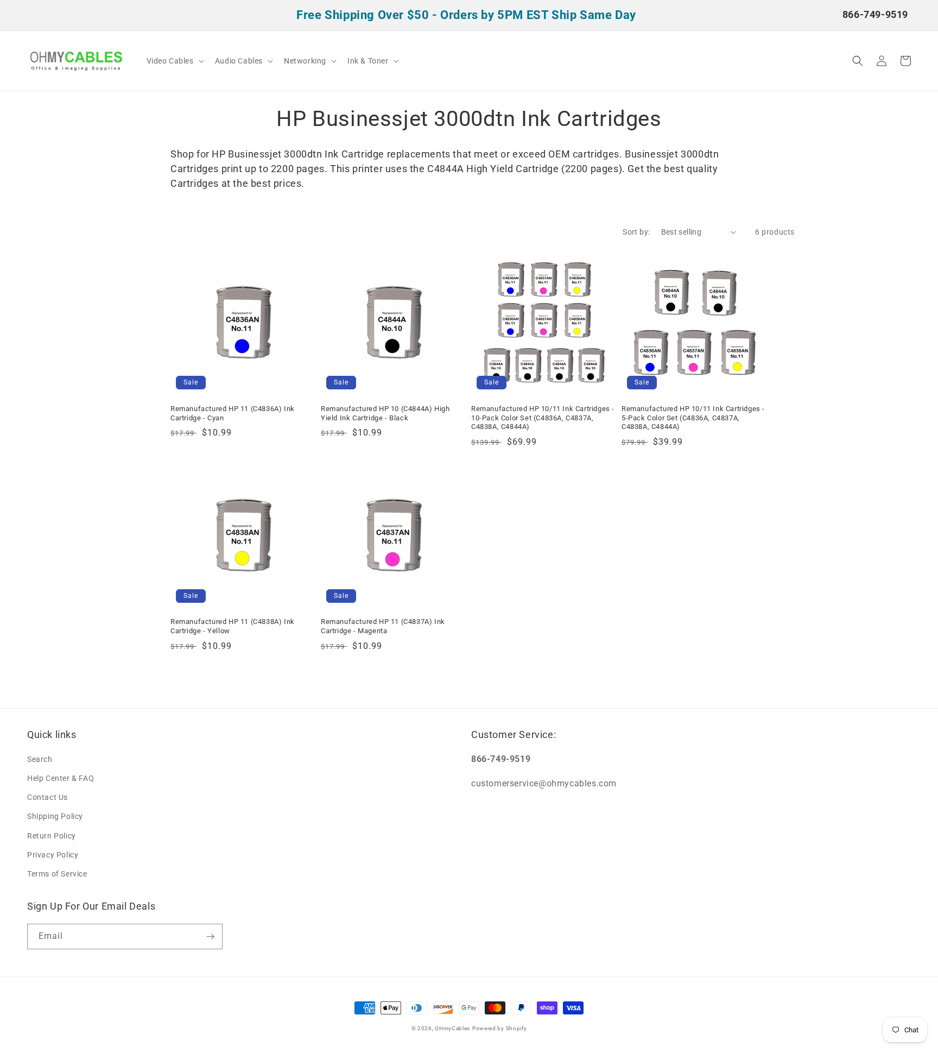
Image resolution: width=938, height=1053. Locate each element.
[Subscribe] (210, 936)
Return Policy (51, 835)
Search (40, 759)
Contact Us (47, 797)
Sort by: (636, 232)
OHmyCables (452, 1028)
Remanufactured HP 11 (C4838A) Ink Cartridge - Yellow (232, 626)
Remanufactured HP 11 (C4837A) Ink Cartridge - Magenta (383, 626)
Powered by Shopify (499, 1028)
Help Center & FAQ (60, 778)
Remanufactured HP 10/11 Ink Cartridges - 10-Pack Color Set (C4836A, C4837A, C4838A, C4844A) (542, 418)
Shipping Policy (55, 816)
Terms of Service (57, 873)
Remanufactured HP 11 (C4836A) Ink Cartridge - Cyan (232, 413)
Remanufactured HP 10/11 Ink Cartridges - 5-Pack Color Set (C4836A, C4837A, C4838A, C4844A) (693, 418)
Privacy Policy (52, 854)
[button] (174, 60)
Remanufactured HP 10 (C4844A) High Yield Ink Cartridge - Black (385, 413)
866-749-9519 (875, 14)
